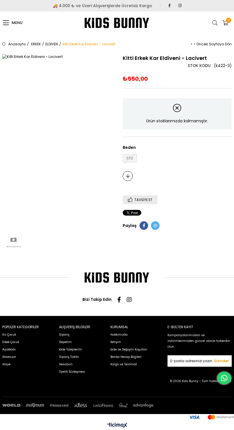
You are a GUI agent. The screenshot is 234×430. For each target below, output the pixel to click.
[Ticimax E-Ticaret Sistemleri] (117, 426)
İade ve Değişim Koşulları (128, 349)
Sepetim (65, 342)
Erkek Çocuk (10, 342)
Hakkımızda (119, 334)
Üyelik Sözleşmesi (72, 372)
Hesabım (65, 364)
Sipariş (64, 334)
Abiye (6, 364)
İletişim (115, 342)
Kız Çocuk (9, 334)
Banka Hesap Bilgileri (126, 357)
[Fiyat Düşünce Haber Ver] (128, 176)
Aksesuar (9, 357)
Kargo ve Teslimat (123, 364)
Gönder (221, 361)
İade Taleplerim (70, 349)
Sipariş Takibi (69, 357)
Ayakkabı (9, 349)
